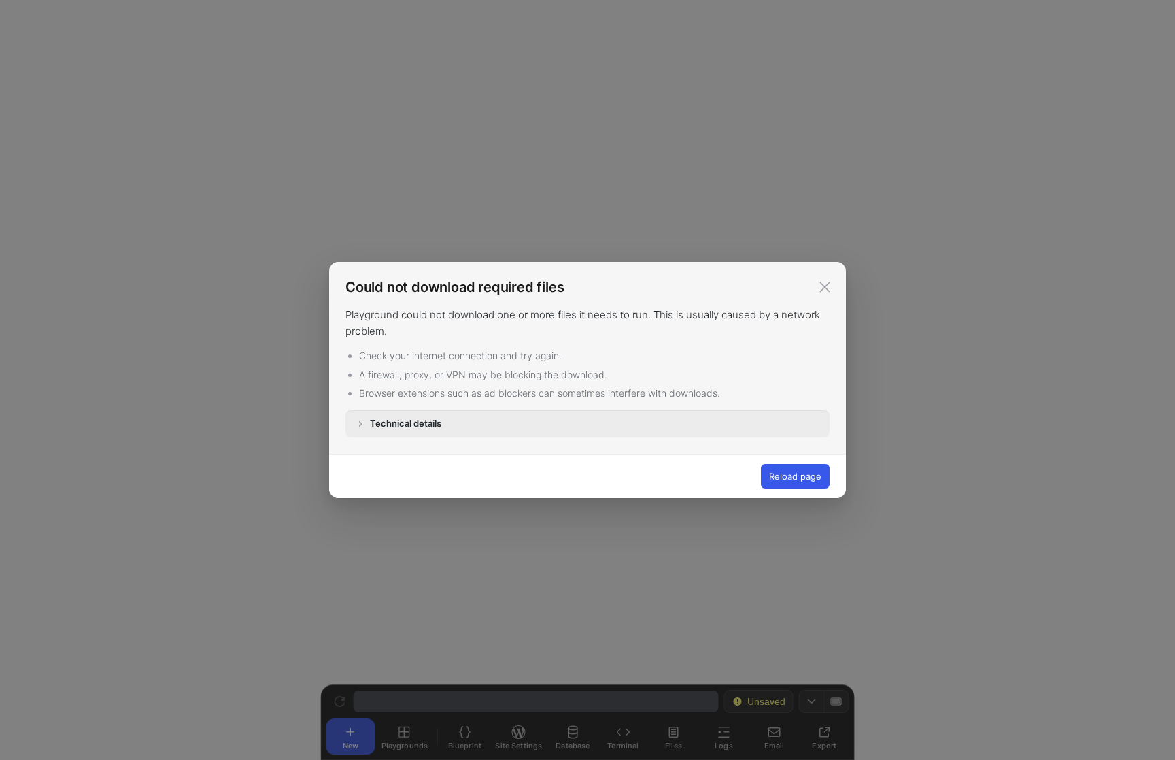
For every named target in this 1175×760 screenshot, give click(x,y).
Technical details (405, 423)
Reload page (795, 476)
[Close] (825, 287)
